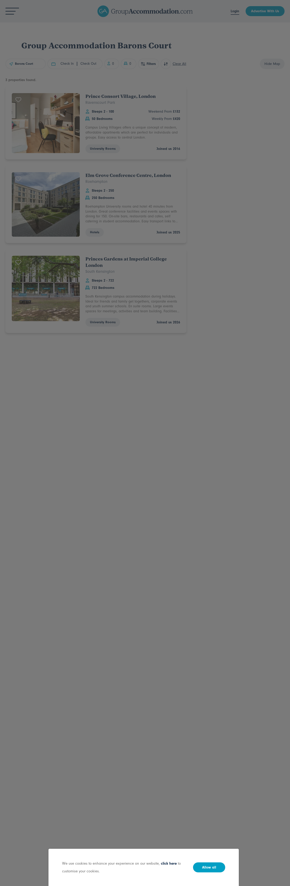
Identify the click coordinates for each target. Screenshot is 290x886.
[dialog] (145, 443)
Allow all (209, 867)
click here (169, 863)
